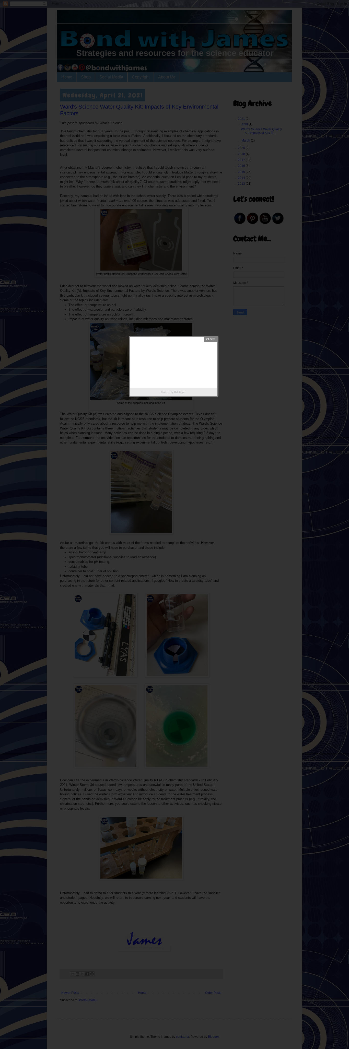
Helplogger (179, 392)
